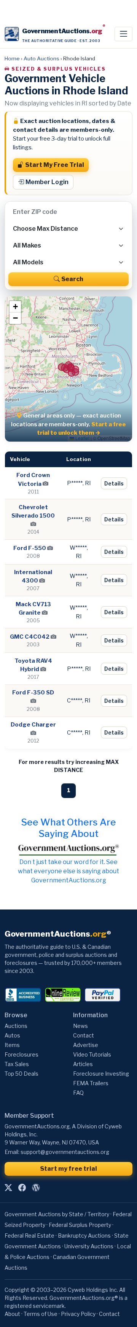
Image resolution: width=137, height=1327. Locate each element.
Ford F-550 (29, 548)
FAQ (78, 1092)
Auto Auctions (41, 58)
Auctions (16, 1026)
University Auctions (88, 1246)
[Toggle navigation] (123, 34)
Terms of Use (40, 1314)
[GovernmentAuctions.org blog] (36, 1187)
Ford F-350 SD (33, 692)
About (12, 1314)
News (80, 1026)
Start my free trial (68, 1168)
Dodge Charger (33, 724)
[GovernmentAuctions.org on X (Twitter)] (8, 1187)
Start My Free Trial (54, 164)
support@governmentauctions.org (65, 1152)
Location (78, 459)
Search (72, 279)
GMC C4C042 (29, 636)
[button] (15, 306)
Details (114, 483)
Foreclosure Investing (101, 1073)
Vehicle (20, 459)
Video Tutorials (92, 1054)
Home (12, 58)
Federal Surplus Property (80, 1225)
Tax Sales (17, 1064)
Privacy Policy (78, 1314)
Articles (83, 1064)
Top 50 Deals (21, 1073)
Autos (12, 1035)
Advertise (85, 1045)
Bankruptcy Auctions (84, 1235)
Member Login (46, 182)
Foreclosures (21, 1054)
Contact (83, 1035)
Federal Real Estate (29, 1235)
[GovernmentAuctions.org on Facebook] (22, 1187)
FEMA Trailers (90, 1083)
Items (12, 1045)
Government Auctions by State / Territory (57, 1214)
